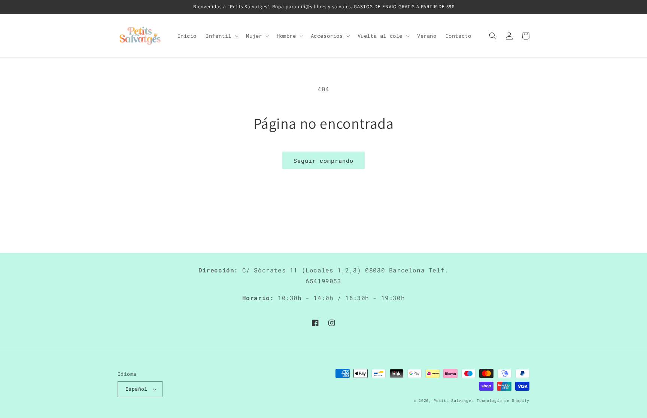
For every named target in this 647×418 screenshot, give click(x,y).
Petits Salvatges (454, 400)
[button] (221, 36)
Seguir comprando (323, 160)
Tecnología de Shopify (503, 400)
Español (136, 388)
